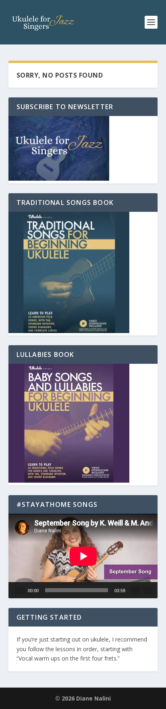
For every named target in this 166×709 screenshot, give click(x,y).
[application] (83, 556)
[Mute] (135, 590)
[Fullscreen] (148, 590)
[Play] (20, 590)
